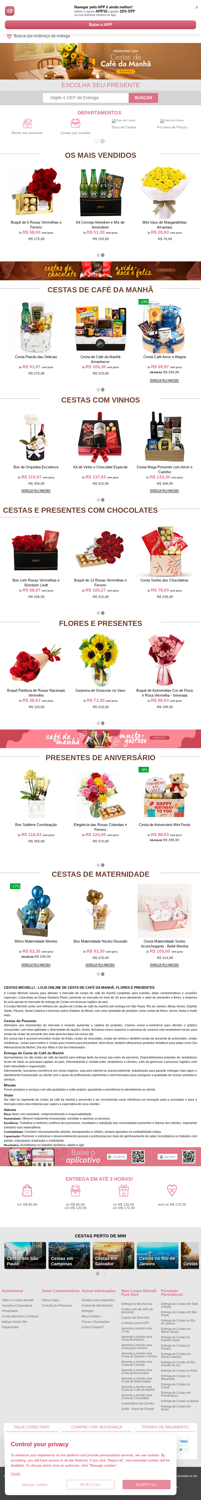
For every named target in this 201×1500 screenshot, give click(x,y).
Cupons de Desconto (135, 1317)
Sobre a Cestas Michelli (18, 1300)
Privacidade (10, 1311)
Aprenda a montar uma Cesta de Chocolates (136, 1396)
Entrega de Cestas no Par (179, 1370)
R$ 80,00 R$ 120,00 (75, 1206)
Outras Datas (50, 1300)
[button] (98, 76)
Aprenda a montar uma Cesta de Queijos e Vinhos (139, 1355)
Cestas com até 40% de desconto (137, 1311)
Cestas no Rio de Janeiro (157, 1261)
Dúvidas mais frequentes (98, 1300)
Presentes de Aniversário (100, 758)
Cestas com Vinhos (100, 400)
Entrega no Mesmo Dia (136, 1304)
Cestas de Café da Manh (100, 290)
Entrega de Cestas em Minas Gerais (176, 1330)
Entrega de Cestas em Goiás (176, 1408)
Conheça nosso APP (135, 1323)
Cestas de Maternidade (101, 874)
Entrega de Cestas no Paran (175, 1347)
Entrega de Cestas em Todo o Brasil (179, 1305)
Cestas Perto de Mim (100, 1235)
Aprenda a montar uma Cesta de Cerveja (136, 1363)
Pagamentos (10, 1327)
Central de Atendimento (97, 1305)
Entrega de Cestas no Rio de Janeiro (178, 1322)
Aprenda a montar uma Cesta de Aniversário (136, 1371)
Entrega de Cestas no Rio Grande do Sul (178, 1364)
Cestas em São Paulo (22, 1261)
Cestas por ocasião (75, 133)
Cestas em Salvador (106, 1261)
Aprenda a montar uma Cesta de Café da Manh (138, 1388)
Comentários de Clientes (137, 1403)
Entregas (88, 1311)
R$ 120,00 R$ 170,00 (124, 1206)
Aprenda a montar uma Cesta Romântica (136, 1338)
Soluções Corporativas (17, 1305)
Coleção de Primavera (57, 1305)
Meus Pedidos (91, 1316)
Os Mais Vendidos (100, 155)
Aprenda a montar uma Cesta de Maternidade (136, 1380)
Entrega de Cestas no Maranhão (175, 1377)
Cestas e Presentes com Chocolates (80, 510)
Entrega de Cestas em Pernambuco (176, 1394)
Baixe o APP (100, 25)
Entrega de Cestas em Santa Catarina (176, 1355)
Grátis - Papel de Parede (137, 1409)
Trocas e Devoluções (96, 1322)
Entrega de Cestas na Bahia (180, 1401)
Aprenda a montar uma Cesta (136, 1330)
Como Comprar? (93, 1327)
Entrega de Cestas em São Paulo (179, 1314)
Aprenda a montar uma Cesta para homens (136, 1346)
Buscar (143, 98)
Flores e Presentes (100, 623)
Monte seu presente (27, 133)
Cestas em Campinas (62, 1261)
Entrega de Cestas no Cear (175, 1386)
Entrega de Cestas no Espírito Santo (175, 1339)
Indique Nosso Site (14, 1322)
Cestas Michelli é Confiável (20, 1316)
